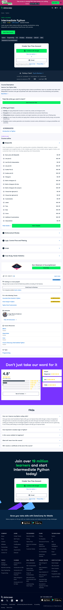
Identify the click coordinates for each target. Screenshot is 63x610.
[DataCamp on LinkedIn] (12, 600)
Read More (4, 93)
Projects (16, 547)
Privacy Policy (40, 63)
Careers (3, 541)
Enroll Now (46, 268)
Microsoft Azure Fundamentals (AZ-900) (31, 579)
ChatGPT (54, 554)
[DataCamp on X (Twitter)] (7, 600)
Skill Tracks (17, 539)
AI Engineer (54, 571)
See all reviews (20, 393)
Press (2, 539)
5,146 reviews (15, 22)
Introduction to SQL (19, 567)
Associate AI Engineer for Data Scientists (43, 585)
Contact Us (4, 552)
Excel (53, 551)
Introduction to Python (9, 131)
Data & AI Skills (30, 536)
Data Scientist (55, 568)
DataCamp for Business (31, 287)
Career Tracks (17, 536)
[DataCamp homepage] (6, 8)
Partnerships (4, 547)
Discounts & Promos (44, 541)
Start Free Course (8, 32)
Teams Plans (29, 541)
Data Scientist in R (43, 572)
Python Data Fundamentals (10, 305)
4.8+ (9, 22)
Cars (4, 338)
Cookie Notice (12, 604)
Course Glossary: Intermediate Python (14, 342)
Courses (16, 541)
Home (2, 13)
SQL (53, 541)
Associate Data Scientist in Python (11, 298)
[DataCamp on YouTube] (17, 600)
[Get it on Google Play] (37, 522)
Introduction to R (18, 570)
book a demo (17, 290)
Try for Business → (38, 73)
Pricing (28, 539)
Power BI (54, 549)
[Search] (52, 7)
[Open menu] (60, 7)
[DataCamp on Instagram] (22, 600)
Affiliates (3, 544)
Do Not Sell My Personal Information (24, 604)
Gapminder (6, 333)
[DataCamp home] (12, 597)
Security (3, 607)
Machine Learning (5, 567)
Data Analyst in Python (8, 301)
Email (32, 60)
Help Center (4, 550)
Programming (6, 353)
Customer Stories (30, 549)
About (2, 536)
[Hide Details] (59, 143)
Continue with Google (33, 50)
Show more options (31, 54)
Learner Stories (43, 549)
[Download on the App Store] (26, 522)
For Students (42, 539)
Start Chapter (36, 225)
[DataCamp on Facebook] (2, 600)
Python (7, 13)
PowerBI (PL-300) (56, 574)
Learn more (57, 276)
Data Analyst (55, 563)
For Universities (43, 551)
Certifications (17, 544)
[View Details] (59, 233)
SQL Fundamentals (31, 565)
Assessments (17, 550)
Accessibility (37, 604)
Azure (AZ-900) (55, 576)
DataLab (16, 552)
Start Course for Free (31, 102)
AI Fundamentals (30, 563)
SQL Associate (55, 565)
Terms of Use (32, 63)
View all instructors (9, 319)
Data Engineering (5, 570)
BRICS (4, 328)
